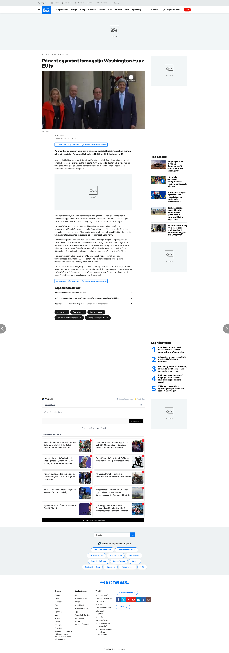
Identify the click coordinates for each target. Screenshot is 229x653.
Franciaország (63, 54)
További (99, 591)
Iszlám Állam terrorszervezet (69, 318)
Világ (82, 9)
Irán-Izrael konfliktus (102, 550)
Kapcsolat (99, 617)
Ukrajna (135, 561)
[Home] (42, 54)
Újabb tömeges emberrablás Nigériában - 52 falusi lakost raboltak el (81, 304)
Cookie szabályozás (103, 608)
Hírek (48, 54)
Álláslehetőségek (102, 620)
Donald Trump (119, 561)
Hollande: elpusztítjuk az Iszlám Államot (70, 293)
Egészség (136, 9)
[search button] (112, 3)
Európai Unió (134, 555)
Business (92, 9)
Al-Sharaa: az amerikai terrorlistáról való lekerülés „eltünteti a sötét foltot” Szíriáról (87, 298)
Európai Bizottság (92, 567)
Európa (74, 9)
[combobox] (124, 3)
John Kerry (61, 312)
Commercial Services (104, 598)
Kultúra (118, 9)
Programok (59, 625)
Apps (77, 612)
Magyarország (127, 567)
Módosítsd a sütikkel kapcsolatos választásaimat (104, 631)
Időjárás (78, 602)
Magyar (43, 3)
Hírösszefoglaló (81, 598)
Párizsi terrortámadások (98, 318)
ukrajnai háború (96, 555)
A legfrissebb (62, 9)
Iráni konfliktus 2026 (126, 550)
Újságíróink (59, 628)
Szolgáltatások (81, 591)
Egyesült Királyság (98, 561)
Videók (57, 621)
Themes (58, 591)
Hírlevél (122, 607)
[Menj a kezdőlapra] (46, 10)
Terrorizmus (78, 312)
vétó (142, 567)
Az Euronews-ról (102, 595)
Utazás (102, 9)
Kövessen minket (81, 608)
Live (187, 9)
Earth (127, 9)
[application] (93, 100)
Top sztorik (159, 157)
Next (110, 9)
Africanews (79, 618)
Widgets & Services (82, 615)
